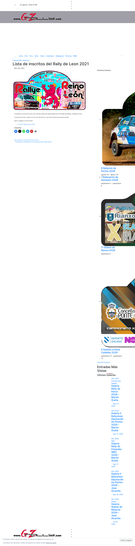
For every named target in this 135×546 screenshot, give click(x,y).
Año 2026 (115, 379)
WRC (113, 441)
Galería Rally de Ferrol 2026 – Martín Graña (115, 393)
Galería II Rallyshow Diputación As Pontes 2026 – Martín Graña (117, 422)
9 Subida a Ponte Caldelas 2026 (110, 351)
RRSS (75, 56)
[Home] (17, 56)
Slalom (113, 502)
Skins (36, 56)
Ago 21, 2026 (118, 434)
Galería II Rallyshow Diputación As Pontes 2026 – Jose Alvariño (117, 482)
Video (42, 56)
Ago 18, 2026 (118, 494)
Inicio (21, 56)
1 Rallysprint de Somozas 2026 (109, 178)
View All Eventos (103, 362)
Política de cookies (51, 543)
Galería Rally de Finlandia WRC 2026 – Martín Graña (116, 452)
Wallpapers (60, 56)
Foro (31, 56)
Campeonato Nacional (21, 60)
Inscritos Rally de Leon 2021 (26, 124)
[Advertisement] (67, 38)
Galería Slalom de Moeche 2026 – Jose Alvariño (116, 511)
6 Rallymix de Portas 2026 (108, 169)
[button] (14, 57)
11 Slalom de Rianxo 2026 (108, 249)
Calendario (50, 56)
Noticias (68, 56)
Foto (26, 56)
